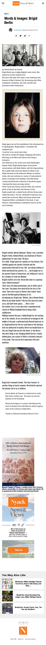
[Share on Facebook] (16, 36)
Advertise (20, 639)
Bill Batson (19, 30)
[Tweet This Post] (20, 36)
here (38, 181)
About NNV (13, 639)
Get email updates (30, 639)
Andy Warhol (21, 72)
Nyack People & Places (11, 487)
